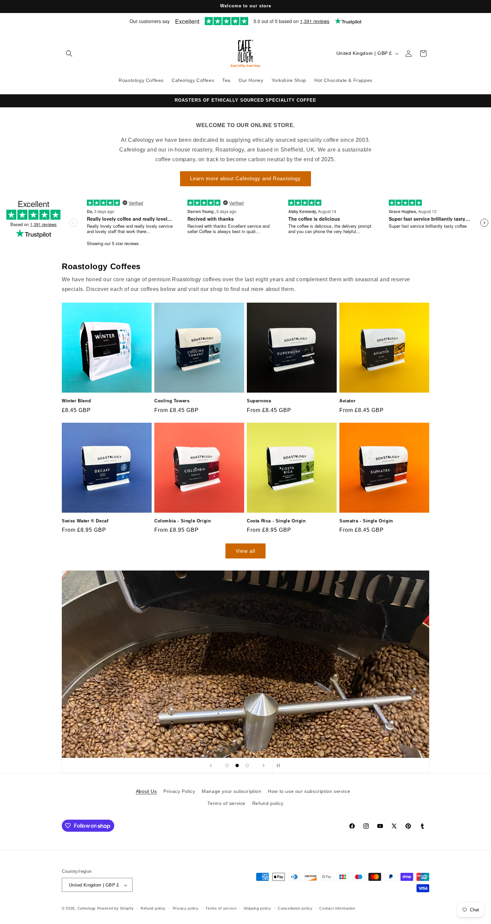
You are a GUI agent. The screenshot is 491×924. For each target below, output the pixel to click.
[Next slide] (263, 765)
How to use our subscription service (309, 791)
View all (245, 550)
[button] (69, 53)
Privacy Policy (179, 791)
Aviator (347, 400)
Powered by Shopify (115, 909)
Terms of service (226, 803)
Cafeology (86, 909)
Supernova (259, 400)
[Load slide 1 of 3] (227, 765)
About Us (146, 791)
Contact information (337, 908)
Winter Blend (76, 400)
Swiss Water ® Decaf (85, 520)
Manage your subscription (231, 791)
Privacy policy (186, 908)
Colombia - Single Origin (182, 520)
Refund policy (268, 803)
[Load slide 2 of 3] (237, 765)
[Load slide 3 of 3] (247, 765)
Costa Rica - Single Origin (276, 520)
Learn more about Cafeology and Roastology (245, 179)
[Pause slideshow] (280, 765)
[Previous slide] (210, 765)
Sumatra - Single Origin (366, 520)
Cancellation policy (295, 908)
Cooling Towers (171, 400)
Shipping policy (257, 908)
